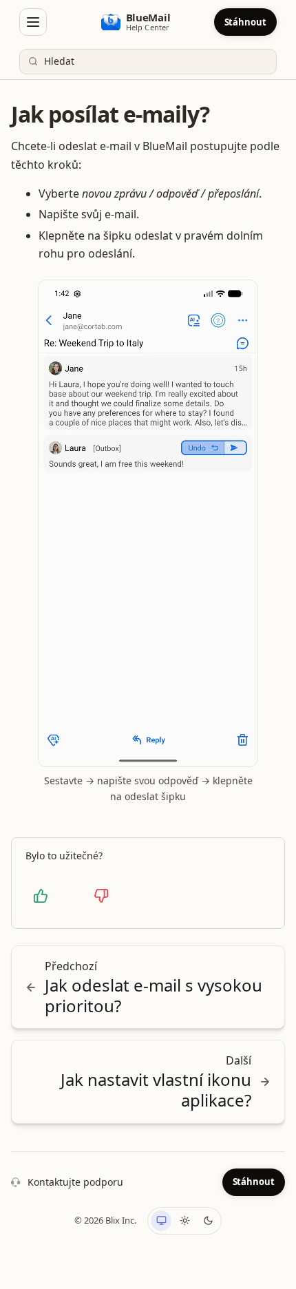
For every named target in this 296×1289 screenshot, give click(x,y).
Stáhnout (245, 22)
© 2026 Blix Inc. (105, 1220)
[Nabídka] (33, 22)
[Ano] (40, 896)
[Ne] (101, 896)
